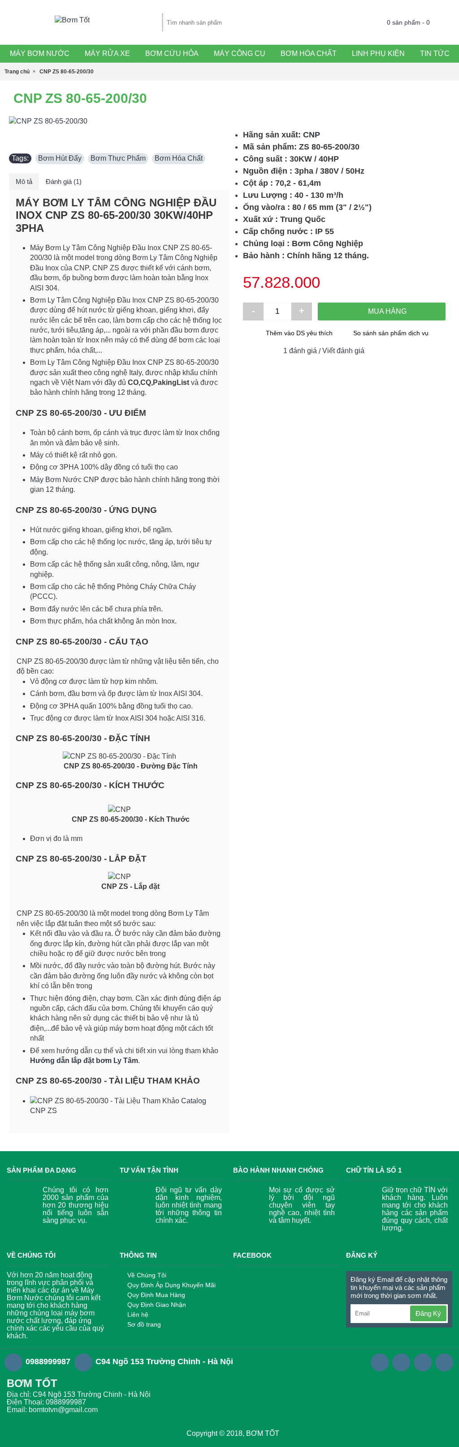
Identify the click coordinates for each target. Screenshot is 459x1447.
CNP (311, 134)
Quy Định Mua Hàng (156, 1294)
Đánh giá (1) (64, 181)
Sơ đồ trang (144, 1324)
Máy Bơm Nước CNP (64, 479)
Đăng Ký (428, 1313)
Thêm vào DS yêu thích (299, 333)
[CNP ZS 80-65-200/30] (119, 121)
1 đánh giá (300, 350)
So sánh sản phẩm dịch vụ (391, 333)
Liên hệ (137, 1314)
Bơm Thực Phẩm (118, 158)
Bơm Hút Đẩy (60, 158)
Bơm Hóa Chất (179, 158)
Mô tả (24, 181)
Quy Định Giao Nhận (156, 1304)
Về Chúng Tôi (146, 1275)
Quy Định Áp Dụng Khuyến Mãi (171, 1285)
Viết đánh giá (343, 350)
